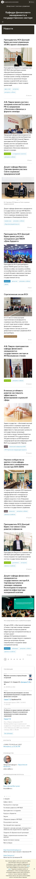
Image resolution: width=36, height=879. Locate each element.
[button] (32, 188)
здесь (28, 866)
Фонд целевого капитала (10, 822)
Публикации (8, 669)
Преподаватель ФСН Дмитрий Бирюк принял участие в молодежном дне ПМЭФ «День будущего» (16, 237)
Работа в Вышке (7, 843)
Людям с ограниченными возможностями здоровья (15, 836)
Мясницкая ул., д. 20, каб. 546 (11, 746)
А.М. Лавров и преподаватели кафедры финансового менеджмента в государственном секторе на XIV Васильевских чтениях (16, 351)
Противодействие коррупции (12, 825)
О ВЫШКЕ (6, 799)
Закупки (5, 816)
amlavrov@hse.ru (8, 769)
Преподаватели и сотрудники (12, 810)
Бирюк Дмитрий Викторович (11, 786)
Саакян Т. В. (7, 699)
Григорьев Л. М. (25, 682)
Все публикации (9, 733)
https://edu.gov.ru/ (8, 855)
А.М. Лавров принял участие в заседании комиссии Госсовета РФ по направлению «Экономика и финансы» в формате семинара (17, 107)
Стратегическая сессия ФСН (16, 294)
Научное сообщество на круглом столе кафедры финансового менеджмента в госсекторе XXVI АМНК (16, 463)
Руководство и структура (10, 805)
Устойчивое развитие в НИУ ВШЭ (13, 807)
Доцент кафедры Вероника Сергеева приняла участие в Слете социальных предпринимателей (15, 170)
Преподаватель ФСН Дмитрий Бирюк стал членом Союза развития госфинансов (16, 526)
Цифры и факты (7, 802)
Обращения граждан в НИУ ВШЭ (12, 819)
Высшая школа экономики (11, 2)
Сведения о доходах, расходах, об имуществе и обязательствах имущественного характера (17, 828)
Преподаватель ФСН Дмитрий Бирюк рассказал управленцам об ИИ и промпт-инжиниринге (16, 42)
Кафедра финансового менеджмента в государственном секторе (18, 15)
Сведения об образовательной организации (16, 832)
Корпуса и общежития (9, 813)
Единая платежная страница (11, 840)
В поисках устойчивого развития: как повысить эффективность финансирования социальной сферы (16, 395)
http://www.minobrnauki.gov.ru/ (12, 850)
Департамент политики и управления (18, 6)
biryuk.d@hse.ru (7, 788)
